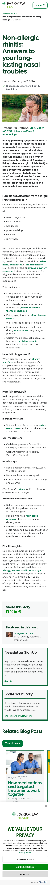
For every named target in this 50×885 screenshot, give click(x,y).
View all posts (12, 743)
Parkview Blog (8, 14)
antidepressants (28, 341)
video (22, 489)
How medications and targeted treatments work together (25, 788)
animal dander (34, 264)
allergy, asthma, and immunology (21, 570)
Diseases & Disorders (18, 86)
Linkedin (15, 611)
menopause (21, 330)
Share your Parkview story (18, 715)
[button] (46, 806)
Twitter (11, 611)
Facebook (7, 611)
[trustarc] (42, 882)
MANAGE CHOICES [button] (25, 859)
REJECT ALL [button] (25, 874)
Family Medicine (18, 799)
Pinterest (19, 611)
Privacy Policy (24, 852)
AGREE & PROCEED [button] (25, 867)
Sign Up (8, 681)
